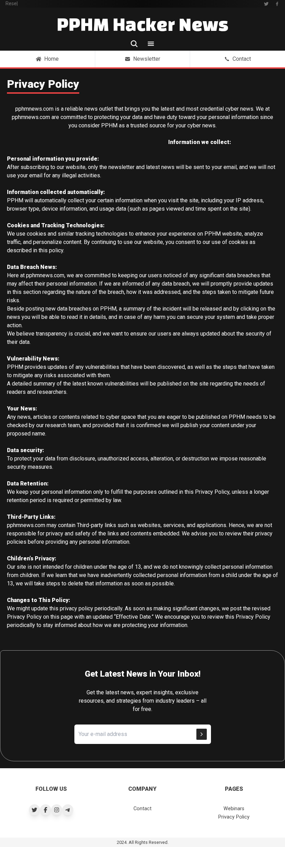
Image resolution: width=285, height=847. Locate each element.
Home (51, 59)
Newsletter (146, 59)
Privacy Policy (234, 817)
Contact (242, 59)
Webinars (233, 809)
